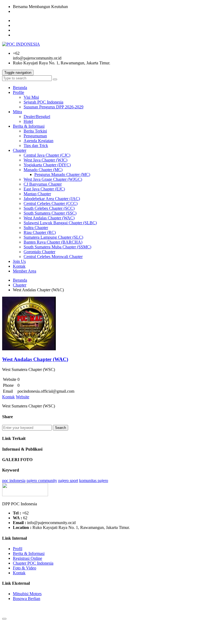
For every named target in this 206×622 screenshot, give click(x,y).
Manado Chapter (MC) (43, 169)
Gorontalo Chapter (39, 251)
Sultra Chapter (36, 227)
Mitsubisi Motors (27, 593)
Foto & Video (24, 568)
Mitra (17, 111)
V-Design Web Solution (47, 612)
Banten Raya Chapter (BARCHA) (53, 242)
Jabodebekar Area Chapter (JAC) (52, 198)
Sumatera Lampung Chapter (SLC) (53, 237)
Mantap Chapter (37, 194)
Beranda (20, 87)
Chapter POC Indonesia (33, 563)
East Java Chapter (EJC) (44, 189)
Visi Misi (31, 97)
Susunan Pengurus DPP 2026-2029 (53, 107)
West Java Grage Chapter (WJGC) (53, 179)
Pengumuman (35, 136)
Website (22, 397)
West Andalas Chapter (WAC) (49, 218)
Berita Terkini (35, 131)
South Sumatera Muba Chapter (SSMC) (57, 247)
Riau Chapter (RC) (40, 232)
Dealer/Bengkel (37, 116)
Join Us (19, 261)
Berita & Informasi (29, 126)
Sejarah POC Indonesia (43, 102)
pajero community (42, 480)
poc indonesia (13, 480)
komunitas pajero (93, 480)
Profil (17, 548)
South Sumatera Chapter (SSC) (50, 213)
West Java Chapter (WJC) (45, 160)
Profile (18, 92)
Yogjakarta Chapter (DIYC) (47, 165)
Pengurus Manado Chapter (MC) (62, 174)
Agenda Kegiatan (38, 140)
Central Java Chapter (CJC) (47, 155)
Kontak (19, 266)
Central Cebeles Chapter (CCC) (51, 203)
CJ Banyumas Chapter (43, 184)
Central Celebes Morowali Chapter (53, 256)
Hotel (28, 121)
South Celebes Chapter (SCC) (49, 208)
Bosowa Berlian (26, 598)
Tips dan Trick (36, 145)
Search (60, 428)
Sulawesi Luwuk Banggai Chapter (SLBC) (60, 222)
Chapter (19, 150)
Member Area (24, 271)
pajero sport (68, 480)
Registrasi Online (27, 558)
